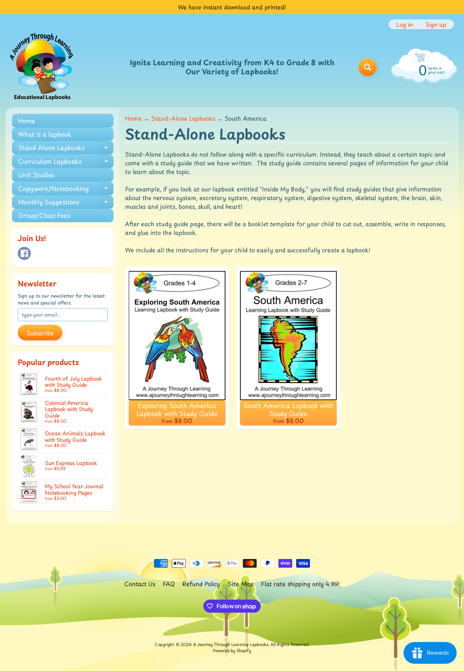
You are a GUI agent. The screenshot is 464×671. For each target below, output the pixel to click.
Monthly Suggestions (65, 203)
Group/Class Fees (44, 215)
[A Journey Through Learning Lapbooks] (42, 67)
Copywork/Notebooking (65, 189)
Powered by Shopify (232, 650)
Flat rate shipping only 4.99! (300, 583)
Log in (404, 24)
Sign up (436, 24)
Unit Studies (36, 174)
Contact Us (139, 583)
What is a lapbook (44, 134)
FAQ (169, 583)
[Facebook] (24, 253)
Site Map (240, 583)
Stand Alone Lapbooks (65, 148)
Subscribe (40, 332)
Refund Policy (201, 583)
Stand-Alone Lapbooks (183, 118)
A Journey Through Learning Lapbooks (230, 644)
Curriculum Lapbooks (65, 162)
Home (26, 120)
